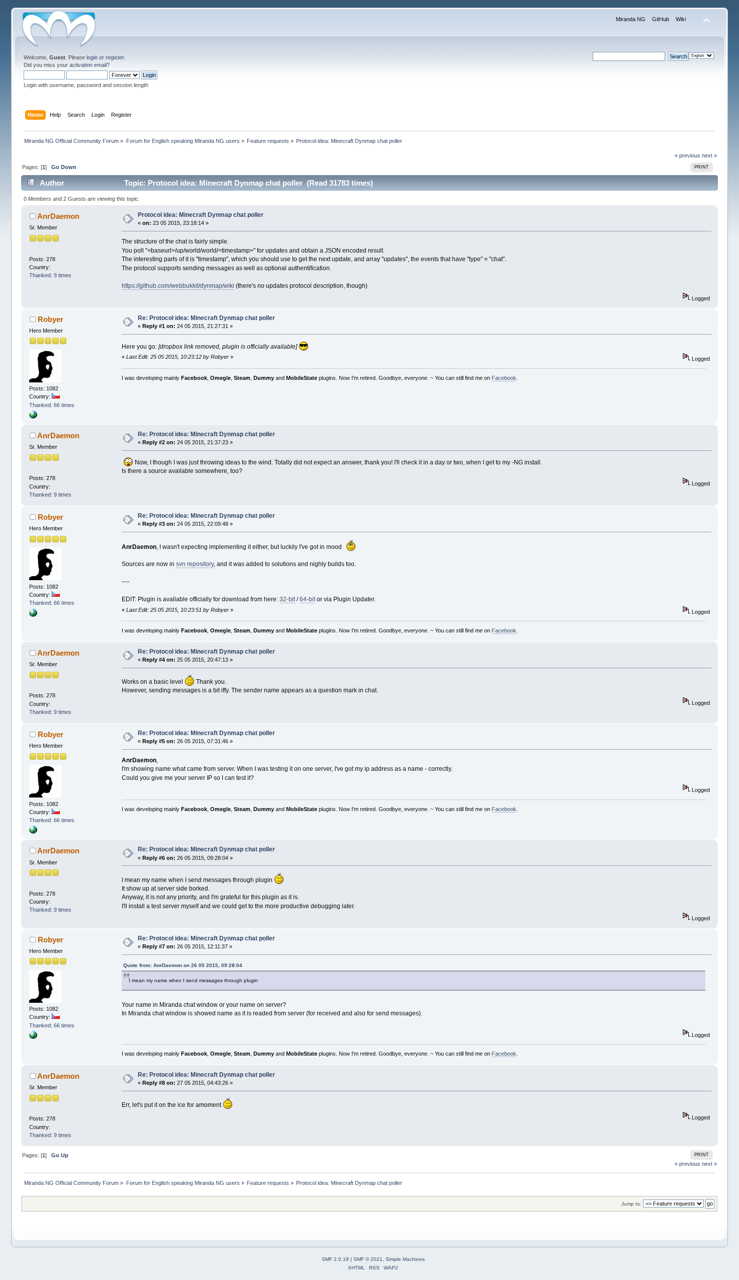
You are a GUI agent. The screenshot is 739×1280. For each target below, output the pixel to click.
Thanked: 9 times (50, 275)
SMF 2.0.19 (335, 1259)
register (115, 57)
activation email (88, 65)
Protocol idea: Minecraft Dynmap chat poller (200, 214)
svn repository (195, 564)
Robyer (50, 319)
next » (709, 155)
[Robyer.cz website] (33, 417)
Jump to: (631, 1204)
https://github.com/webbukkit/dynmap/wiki (178, 285)
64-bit (307, 599)
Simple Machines (405, 1259)
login (92, 57)
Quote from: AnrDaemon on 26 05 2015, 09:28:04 (182, 965)
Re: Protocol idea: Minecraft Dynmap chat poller (206, 318)
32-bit (287, 599)
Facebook (504, 378)
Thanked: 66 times (51, 405)
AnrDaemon (58, 216)
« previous (687, 155)
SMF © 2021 (368, 1259)
